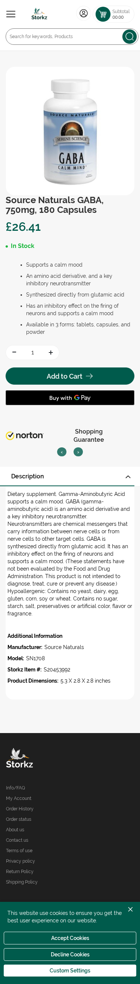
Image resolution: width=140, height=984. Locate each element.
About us (15, 829)
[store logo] (39, 14)
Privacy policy (20, 861)
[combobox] (72, 36)
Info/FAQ (15, 788)
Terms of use (19, 850)
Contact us (17, 840)
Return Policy (20, 871)
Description (27, 476)
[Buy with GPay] (70, 397)
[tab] (70, 476)
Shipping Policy (22, 882)
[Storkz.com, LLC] (38, 759)
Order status (18, 819)
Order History (20, 808)
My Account (18, 798)
